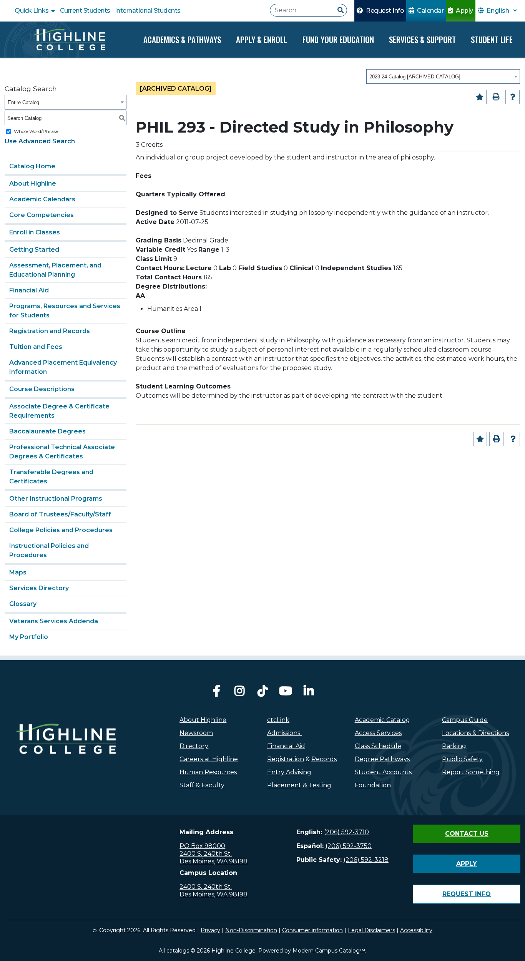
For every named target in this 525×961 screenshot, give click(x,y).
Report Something (471, 772)
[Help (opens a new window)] (512, 97)
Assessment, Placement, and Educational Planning (55, 270)
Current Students (85, 10)
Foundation (373, 785)
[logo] (66, 755)
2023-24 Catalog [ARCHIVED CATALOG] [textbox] (414, 77)
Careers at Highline (208, 759)
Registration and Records (49, 331)
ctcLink (278, 720)
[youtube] (285, 693)
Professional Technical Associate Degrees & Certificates (62, 451)
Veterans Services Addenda (53, 621)
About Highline (32, 183)
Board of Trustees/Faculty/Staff (60, 514)
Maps (18, 572)
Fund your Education (338, 39)
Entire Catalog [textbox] (23, 102)
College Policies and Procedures (61, 530)
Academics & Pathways (182, 39)
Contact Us (466, 833)
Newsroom (196, 733)
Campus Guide (465, 720)
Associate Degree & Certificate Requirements (59, 411)
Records (324, 759)
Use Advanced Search (40, 141)
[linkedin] (308, 693)
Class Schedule (378, 746)
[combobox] (443, 76)
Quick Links (32, 10)
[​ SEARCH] (340, 10)
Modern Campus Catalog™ (328, 950)
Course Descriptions (42, 389)
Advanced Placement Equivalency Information (63, 367)
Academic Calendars (42, 199)
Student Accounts (383, 772)
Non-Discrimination (251, 930)
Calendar (430, 10)
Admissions (284, 733)
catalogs (177, 950)
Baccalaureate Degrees (47, 431)
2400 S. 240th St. (205, 853)
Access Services (378, 733)
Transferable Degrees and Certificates (51, 476)
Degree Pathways (382, 759)
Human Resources (208, 772)
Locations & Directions (475, 733)
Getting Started (34, 249)
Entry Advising (289, 772)
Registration (285, 759)
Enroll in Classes (34, 232)
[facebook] (216, 693)
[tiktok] (262, 693)
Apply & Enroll (261, 39)
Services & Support (422, 39)
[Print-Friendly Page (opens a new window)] (496, 97)
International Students (148, 10)
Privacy (210, 930)
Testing (320, 785)
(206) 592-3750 (349, 846)
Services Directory (39, 588)
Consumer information (312, 930)
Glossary (23, 603)
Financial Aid (29, 290)
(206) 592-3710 (346, 832)
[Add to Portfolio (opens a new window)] (480, 97)
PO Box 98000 (202, 846)
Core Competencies (41, 215)
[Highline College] (69, 39)
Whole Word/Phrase (36, 131)
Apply (464, 10)
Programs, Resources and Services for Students (64, 310)
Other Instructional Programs (55, 498)
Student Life (492, 39)
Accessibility (416, 930)
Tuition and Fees (35, 346)
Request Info (384, 10)
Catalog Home (32, 166)
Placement (284, 785)
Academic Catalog (382, 720)
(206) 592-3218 (366, 859)
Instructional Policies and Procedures (49, 550)
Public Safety (462, 759)
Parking (454, 746)
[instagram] (239, 693)
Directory (193, 746)
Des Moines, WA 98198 (213, 861)
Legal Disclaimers (371, 930)
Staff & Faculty (201, 785)
